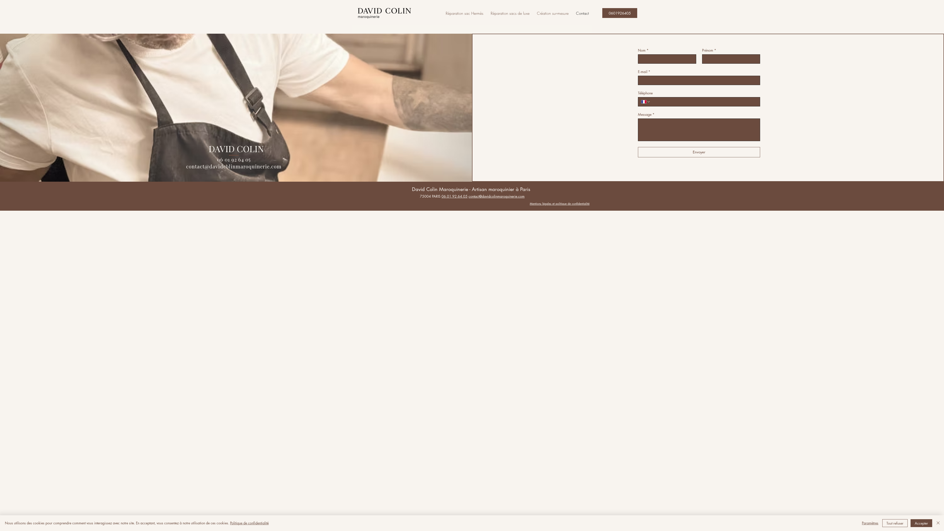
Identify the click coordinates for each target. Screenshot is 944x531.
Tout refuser (894, 523)
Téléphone (645, 93)
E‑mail (644, 72)
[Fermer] (938, 523)
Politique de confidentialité (249, 523)
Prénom (709, 50)
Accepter (921, 523)
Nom (643, 50)
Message (646, 114)
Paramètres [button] (870, 523)
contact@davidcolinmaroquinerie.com (233, 166)
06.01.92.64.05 (455, 196)
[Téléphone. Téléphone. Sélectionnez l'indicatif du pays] (645, 102)
